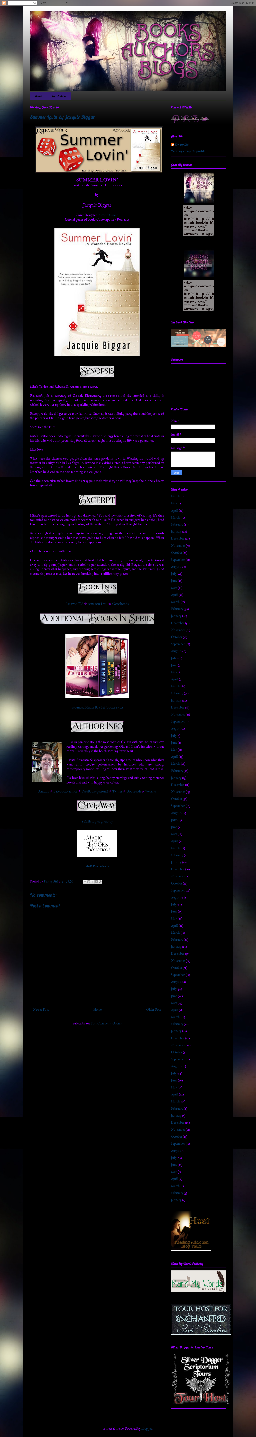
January (176, 532)
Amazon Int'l (98, 604)
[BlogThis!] (89, 882)
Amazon (43, 792)
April (174, 511)
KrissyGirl (182, 145)
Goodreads (120, 604)
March (175, 497)
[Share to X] (93, 882)
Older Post (153, 1010)
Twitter (117, 792)
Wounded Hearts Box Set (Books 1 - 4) (97, 708)
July (174, 574)
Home (38, 96)
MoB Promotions (97, 866)
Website (150, 792)
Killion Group (108, 215)
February (177, 525)
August (176, 567)
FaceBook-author (65, 792)
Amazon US (74, 604)
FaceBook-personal (95, 792)
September (178, 560)
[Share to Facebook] (96, 882)
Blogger (146, 1429)
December (177, 539)
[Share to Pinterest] (100, 882)
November (178, 546)
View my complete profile (188, 151)
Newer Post (41, 1010)
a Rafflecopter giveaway (97, 822)
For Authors (59, 96)
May (174, 504)
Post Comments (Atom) (106, 1024)
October (176, 553)
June (174, 581)
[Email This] (85, 882)
